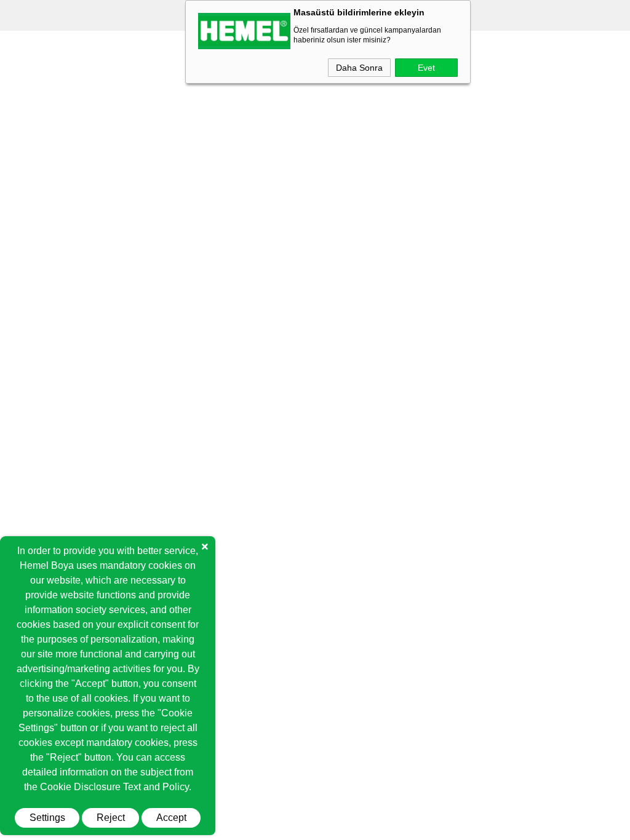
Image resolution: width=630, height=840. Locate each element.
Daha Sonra (359, 68)
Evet (426, 68)
